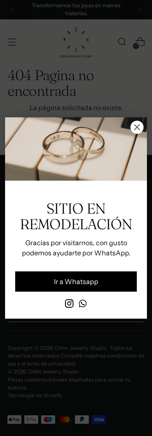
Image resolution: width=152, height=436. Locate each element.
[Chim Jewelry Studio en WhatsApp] (83, 304)
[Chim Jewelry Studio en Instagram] (69, 304)
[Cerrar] (137, 127)
